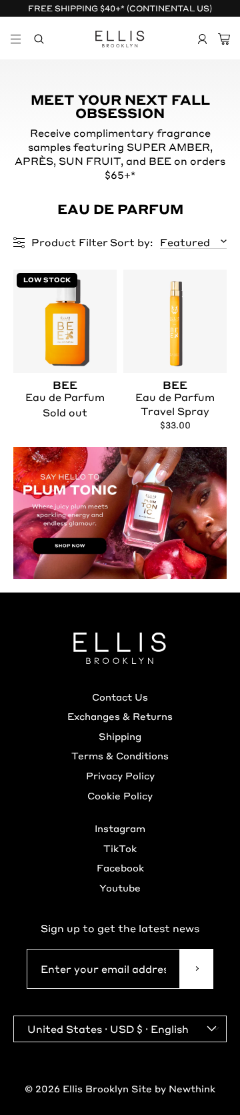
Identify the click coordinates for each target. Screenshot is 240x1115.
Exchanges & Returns (120, 716)
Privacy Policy (120, 775)
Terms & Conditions (120, 755)
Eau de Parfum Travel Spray (175, 399)
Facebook (120, 867)
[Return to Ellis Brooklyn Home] (120, 39)
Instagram (120, 828)
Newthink (192, 1088)
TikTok (120, 848)
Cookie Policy (120, 795)
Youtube (120, 887)
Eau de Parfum (65, 392)
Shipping (120, 736)
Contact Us (120, 697)
